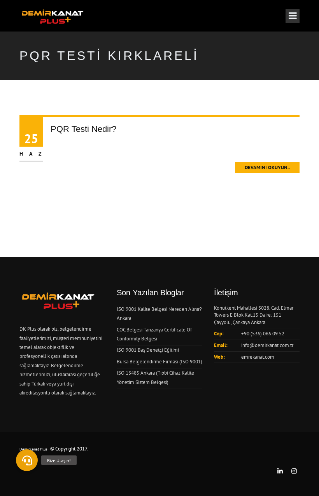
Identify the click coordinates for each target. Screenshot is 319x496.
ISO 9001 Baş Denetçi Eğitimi (148, 350)
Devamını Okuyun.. (267, 167)
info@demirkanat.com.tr (267, 345)
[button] (27, 460)
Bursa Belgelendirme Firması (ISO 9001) (159, 361)
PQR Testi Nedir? (83, 129)
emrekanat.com (257, 357)
